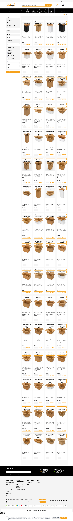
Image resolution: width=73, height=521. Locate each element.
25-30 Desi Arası (11, 56)
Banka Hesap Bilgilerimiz (10, 482)
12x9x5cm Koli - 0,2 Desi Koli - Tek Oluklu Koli (26, 202)
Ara (49, 5)
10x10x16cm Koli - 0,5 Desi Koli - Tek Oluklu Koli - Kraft (38, 175)
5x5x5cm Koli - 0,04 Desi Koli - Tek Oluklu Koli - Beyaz (50, 65)
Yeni (9, 67)
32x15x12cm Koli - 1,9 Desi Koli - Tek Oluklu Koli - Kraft (38, 423)
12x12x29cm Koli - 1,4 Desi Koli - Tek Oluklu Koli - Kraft (38, 202)
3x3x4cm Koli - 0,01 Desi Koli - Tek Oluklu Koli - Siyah (26, 37)
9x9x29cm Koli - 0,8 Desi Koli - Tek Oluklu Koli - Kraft (26, 147)
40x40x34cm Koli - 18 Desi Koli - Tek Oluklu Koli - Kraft (61, 450)
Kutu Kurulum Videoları (20, 491)
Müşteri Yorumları (29, 482)
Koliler (8, 17)
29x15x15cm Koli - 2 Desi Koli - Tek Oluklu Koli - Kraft (50, 368)
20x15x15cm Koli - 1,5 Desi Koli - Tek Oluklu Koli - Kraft (26, 313)
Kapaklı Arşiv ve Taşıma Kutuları (12, 31)
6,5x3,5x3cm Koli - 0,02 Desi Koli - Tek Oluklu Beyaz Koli (38, 92)
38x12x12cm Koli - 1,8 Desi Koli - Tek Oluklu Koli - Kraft (38, 450)
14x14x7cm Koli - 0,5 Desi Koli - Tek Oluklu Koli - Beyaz (38, 230)
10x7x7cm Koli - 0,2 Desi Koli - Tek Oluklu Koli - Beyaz (61, 147)
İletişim (38, 482)
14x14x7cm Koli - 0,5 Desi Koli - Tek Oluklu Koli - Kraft (26, 230)
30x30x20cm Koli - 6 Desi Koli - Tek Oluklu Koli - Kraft (26, 423)
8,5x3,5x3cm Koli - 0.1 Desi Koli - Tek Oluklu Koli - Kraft (38, 120)
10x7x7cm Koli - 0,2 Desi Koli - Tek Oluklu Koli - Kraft (50, 147)
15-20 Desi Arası (11, 53)
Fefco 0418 (10, 41)
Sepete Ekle (28, 44)
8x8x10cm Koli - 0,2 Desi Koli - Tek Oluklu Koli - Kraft (26, 120)
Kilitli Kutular (8, 30)
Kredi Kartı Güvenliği (9, 489)
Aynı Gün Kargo (8, 484)
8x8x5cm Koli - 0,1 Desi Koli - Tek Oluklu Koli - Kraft (61, 92)
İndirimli (9, 64)
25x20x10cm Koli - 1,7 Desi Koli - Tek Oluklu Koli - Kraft (50, 340)
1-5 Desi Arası (10, 49)
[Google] (66, 501)
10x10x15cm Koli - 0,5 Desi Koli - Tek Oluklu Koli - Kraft (26, 175)
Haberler (28, 484)
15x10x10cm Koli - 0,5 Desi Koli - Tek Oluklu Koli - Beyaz (61, 230)
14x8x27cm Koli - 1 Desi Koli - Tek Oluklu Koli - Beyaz (61, 202)
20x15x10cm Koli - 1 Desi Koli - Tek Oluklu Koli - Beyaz (61, 285)
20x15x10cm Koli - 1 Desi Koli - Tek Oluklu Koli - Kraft (50, 285)
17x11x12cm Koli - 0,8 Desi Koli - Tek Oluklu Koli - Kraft (50, 257)
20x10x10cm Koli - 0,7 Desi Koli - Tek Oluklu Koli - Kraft (26, 285)
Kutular (8, 28)
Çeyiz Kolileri (9, 26)
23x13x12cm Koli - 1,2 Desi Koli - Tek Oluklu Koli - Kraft (26, 340)
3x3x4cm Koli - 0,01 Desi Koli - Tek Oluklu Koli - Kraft (38, 37)
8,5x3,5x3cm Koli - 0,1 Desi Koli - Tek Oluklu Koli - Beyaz (50, 120)
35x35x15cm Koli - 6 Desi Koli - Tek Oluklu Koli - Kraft (26, 450)
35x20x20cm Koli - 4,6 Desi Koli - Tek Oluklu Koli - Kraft (50, 423)
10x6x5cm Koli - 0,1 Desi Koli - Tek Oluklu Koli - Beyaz (38, 147)
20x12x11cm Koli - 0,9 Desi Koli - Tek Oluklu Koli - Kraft (38, 285)
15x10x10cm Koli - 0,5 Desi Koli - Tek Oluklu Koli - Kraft (50, 230)
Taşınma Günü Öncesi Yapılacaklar (19, 487)
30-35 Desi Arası (11, 58)
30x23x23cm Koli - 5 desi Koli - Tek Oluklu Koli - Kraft (26, 395)
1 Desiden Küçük (11, 47)
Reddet (26, 518)
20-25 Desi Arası (11, 55)
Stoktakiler (10, 61)
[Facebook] (55, 501)
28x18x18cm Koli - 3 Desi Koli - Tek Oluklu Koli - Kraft (38, 368)
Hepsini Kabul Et (63, 517)
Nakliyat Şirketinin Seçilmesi (20, 489)
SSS (6, 495)
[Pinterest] (60, 501)
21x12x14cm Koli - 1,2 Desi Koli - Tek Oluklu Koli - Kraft (50, 313)
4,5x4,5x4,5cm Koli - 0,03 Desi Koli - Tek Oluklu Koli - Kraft (38, 65)
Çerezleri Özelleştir (56, 517)
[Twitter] (57, 501)
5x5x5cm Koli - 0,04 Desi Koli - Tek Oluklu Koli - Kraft (61, 65)
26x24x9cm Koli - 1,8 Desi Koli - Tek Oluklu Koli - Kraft (26, 368)
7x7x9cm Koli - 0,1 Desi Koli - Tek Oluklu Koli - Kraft (50, 92)
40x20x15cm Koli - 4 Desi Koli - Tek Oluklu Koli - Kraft (50, 450)
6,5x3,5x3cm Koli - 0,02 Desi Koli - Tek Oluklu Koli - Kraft (26, 92)
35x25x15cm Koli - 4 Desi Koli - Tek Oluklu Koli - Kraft (61, 423)
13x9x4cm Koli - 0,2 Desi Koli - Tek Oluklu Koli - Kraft (50, 202)
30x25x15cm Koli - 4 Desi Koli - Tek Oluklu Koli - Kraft (61, 395)
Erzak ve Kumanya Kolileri (11, 25)
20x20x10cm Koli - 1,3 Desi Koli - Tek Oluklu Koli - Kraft (38, 313)
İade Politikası (8, 491)
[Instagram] (64, 501)
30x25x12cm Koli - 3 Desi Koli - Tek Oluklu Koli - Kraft (38, 395)
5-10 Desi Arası (10, 50)
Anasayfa (64, 14)
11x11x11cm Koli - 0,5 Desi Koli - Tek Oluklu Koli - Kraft (61, 175)
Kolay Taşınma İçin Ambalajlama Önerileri (19, 484)
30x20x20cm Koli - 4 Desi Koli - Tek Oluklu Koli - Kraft (61, 368)
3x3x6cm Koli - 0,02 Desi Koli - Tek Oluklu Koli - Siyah (61, 37)
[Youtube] (62, 501)
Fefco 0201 (10, 40)
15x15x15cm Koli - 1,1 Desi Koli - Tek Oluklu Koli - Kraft (38, 257)
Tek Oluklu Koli (9, 19)
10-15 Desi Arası (10, 52)
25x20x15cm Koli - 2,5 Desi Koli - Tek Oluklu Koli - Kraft (61, 340)
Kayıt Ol (29, 471)
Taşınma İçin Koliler (10, 23)
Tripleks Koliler (9, 22)
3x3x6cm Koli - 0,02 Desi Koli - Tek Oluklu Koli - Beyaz (50, 37)
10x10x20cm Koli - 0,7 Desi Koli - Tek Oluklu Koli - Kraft (50, 175)
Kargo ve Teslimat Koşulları (10, 486)
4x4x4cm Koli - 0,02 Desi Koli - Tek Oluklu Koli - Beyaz (26, 65)
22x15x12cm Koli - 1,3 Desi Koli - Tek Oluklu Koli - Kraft (61, 313)
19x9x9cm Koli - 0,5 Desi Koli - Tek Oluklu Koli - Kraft (61, 257)
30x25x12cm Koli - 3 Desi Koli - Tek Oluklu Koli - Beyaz (50, 395)
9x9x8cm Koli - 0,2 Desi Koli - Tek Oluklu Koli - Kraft (61, 120)
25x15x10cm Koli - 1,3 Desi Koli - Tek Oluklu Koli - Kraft (38, 340)
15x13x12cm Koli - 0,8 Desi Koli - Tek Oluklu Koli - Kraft (26, 257)
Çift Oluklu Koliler (9, 20)
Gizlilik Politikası (8, 493)
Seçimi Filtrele (9, 71)
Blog (27, 486)
